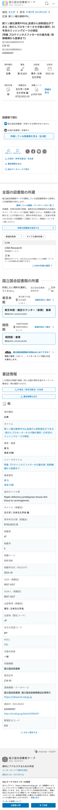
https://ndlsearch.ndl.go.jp (18, 697)
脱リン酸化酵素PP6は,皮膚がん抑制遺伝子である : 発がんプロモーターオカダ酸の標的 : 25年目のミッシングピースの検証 (29, 432)
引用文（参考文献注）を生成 (20, 158)
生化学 (11, 12)
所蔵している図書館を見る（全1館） (29, 136)
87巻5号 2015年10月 (36, 12)
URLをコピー (17, 153)
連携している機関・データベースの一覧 (34, 205)
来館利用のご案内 (43, 299)
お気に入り (8, 153)
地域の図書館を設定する (28, 227)
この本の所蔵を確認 (41, 265)
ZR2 (6, 644)
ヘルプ (49, 218)
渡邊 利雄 (9, 484)
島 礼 (6, 480)
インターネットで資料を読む (15, 770)
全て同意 (43, 805)
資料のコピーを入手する (13, 774)
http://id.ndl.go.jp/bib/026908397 (21, 713)
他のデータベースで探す (18, 169)
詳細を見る (48, 91)
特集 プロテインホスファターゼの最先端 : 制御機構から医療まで (29, 466)
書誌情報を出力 (15, 163)
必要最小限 (16, 805)
